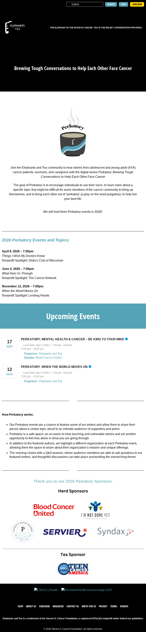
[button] (140, 11)
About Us (31, 606)
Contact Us (73, 606)
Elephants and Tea (50, 353)
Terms (113, 606)
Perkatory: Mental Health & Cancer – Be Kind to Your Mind (72, 339)
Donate (124, 606)
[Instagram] (77, 596)
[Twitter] (69, 596)
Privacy (103, 606)
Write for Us (89, 606)
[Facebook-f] (61, 596)
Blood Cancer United (48, 357)
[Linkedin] (84, 596)
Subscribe (44, 606)
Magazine (58, 606)
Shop (20, 606)
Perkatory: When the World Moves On (54, 366)
